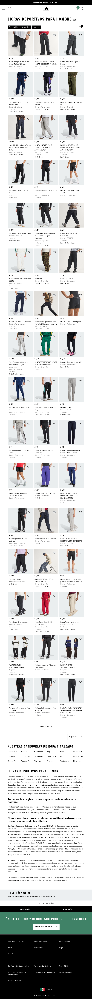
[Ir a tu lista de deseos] (9, 9)
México (49, 989)
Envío (10, 948)
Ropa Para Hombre (51, 757)
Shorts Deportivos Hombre (64, 752)
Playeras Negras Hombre (37, 761)
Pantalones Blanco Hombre (38, 757)
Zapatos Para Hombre (26, 761)
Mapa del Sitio (64, 941)
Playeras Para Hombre (11, 757)
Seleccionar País (65, 972)
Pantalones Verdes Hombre (64, 761)
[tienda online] (46, 10)
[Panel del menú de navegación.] (4, 9)
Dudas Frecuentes (40, 941)
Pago (61, 948)
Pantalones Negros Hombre (38, 752)
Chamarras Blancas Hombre (78, 757)
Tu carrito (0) (67, 909)
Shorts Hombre (50, 761)
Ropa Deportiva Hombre (51, 752)
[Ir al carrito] (88, 9)
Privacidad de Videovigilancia (44, 972)
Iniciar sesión (25, 909)
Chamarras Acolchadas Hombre (78, 752)
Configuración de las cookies (18, 966)
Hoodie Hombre (24, 752)
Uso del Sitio (64, 966)
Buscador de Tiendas (16, 941)
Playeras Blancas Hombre (76, 761)
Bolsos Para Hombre (13, 761)
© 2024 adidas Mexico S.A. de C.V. (46, 996)
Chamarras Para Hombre (12, 752)
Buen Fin (11, 954)
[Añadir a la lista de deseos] (29, 35)
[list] (42, 27)
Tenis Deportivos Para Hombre (64, 757)
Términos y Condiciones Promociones (17, 973)
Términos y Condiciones (42, 966)
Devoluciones (38, 948)
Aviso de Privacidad (15, 981)
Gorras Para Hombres (26, 757)
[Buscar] (82, 9)
